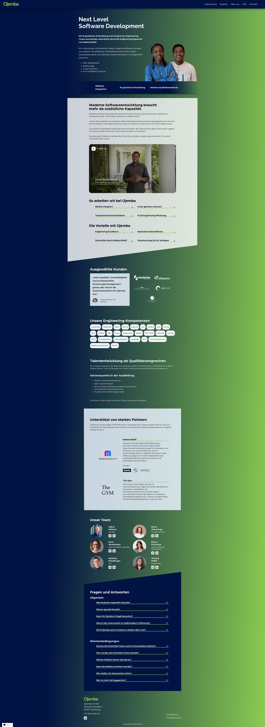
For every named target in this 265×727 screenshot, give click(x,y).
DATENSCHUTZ (174, 718)
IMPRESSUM (172, 715)
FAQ (245, 4)
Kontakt (253, 4)
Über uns (235, 4)
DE (8, 725)
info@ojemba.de (92, 714)
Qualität (224, 4)
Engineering (211, 4)
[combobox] (7, 725)
